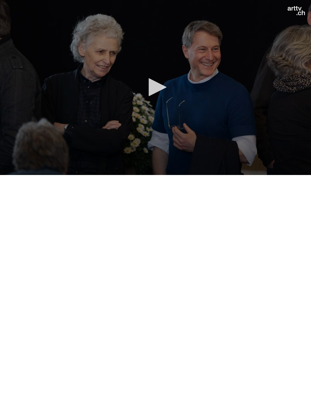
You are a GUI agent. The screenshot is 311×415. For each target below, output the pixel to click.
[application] (155, 87)
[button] (155, 87)
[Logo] (296, 10)
